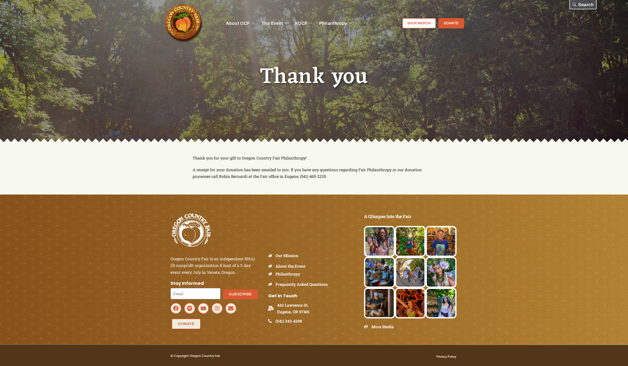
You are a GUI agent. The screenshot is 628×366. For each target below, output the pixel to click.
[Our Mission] (271, 256)
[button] (583, 4)
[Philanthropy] (271, 274)
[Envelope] (230, 308)
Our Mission (286, 255)
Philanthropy (287, 273)
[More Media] (367, 326)
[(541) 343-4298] (271, 321)
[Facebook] (175, 308)
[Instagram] (217, 308)
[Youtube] (203, 308)
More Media (382, 326)
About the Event (290, 266)
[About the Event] (271, 266)
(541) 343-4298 (288, 321)
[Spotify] (189, 308)
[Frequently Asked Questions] (271, 284)
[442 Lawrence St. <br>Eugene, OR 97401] (272, 308)
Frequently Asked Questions (301, 284)
